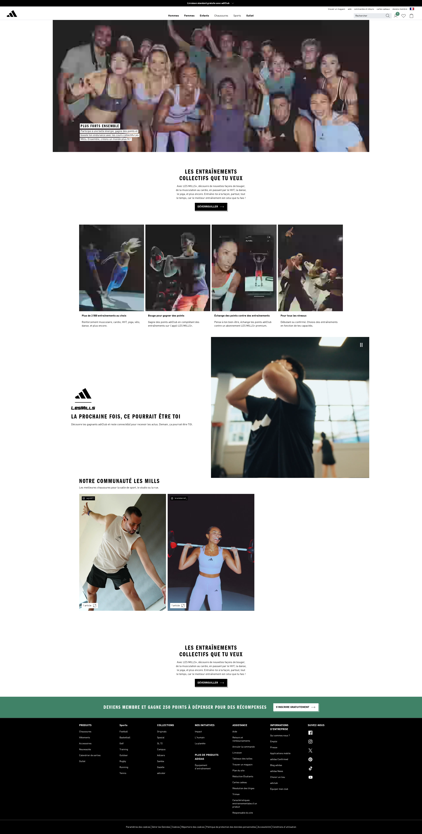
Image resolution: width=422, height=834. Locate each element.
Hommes (173, 16)
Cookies (176, 827)
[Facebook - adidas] (325, 733)
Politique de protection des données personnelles (231, 827)
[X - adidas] (325, 751)
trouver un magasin (336, 9)
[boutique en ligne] (12, 14)
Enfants (204, 16)
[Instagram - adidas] (325, 742)
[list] (211, 277)
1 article (87, 605)
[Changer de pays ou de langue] (411, 9)
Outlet (250, 16)
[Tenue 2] (211, 552)
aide (349, 9)
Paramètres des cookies (138, 827)
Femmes (189, 16)
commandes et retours (364, 9)
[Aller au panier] (411, 16)
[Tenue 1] (122, 552)
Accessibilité (264, 827)
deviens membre (399, 9)
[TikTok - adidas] (325, 768)
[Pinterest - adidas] (325, 759)
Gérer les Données (161, 827)
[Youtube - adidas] (325, 777)
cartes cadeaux (383, 9)
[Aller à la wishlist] (403, 16)
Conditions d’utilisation (284, 827)
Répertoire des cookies (193, 827)
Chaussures (221, 16)
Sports (237, 16)
